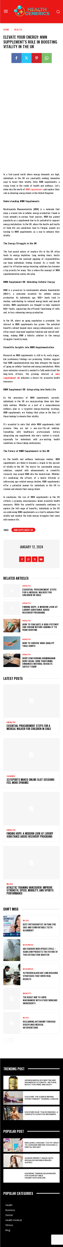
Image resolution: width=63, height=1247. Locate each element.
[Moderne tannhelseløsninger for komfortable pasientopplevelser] (13, 1176)
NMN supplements (34, 189)
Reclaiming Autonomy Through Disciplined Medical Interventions (39, 1024)
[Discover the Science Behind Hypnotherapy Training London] (13, 1098)
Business (28, 945)
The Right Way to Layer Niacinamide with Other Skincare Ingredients (40, 1000)
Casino (11, 776)
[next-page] (11, 1040)
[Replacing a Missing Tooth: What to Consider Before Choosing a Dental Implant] (13, 1145)
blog (10, 884)
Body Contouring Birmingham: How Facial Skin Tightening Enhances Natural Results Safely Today (39, 662)
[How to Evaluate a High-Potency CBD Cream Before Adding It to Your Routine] (11, 625)
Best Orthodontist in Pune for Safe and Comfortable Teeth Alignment (39, 927)
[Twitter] (27, 58)
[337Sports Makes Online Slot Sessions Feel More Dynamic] (31, 755)
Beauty (27, 993)
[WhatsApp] (47, 58)
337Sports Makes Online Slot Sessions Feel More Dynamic (30, 781)
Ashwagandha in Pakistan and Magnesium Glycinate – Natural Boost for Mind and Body (41, 1082)
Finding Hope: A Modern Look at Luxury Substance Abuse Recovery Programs (40, 609)
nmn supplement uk (23, 530)
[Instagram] (28, 559)
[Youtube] (41, 559)
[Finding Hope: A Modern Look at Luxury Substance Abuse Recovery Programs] (11, 608)
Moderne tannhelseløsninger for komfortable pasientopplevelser (40, 1175)
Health (18, 29)
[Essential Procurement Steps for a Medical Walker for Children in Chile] (11, 590)
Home (6, 29)
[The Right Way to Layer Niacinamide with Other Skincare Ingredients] (11, 999)
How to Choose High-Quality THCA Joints (38, 644)
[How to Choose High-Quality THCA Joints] (11, 643)
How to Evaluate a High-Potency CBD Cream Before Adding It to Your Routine (40, 627)
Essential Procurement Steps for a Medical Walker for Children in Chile (39, 592)
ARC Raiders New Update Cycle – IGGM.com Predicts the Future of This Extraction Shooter (40, 951)
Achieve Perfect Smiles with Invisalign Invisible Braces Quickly (39, 1160)
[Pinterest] (37, 58)
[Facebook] (16, 58)
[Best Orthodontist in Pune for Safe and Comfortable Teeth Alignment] (11, 926)
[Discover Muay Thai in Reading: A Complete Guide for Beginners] (13, 1113)
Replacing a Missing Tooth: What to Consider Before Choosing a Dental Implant (42, 1145)
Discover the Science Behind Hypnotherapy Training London (41, 1098)
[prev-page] (5, 1040)
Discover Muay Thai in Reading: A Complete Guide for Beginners (41, 1113)
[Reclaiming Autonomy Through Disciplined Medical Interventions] (11, 1023)
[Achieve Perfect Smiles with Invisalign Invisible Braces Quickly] (13, 1160)
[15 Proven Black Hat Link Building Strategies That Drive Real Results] (11, 974)
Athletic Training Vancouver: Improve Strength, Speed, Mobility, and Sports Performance (30, 890)
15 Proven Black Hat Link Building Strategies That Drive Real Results (40, 976)
